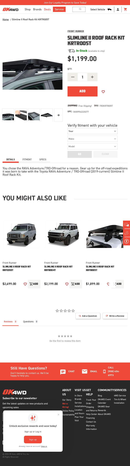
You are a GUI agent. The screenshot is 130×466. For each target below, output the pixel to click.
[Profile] (118, 9)
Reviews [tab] (8, 321)
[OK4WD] (10, 9)
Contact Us (91, 421)
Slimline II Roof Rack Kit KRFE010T (17, 269)
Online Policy (68, 410)
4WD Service (120, 395)
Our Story (66, 399)
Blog (100, 395)
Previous (102, 283)
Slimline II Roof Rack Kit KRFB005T (100, 269)
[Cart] (125, 9)
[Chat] (126, 225)
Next (58, 115)
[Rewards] (126, 233)
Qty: (70, 69)
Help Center (91, 414)
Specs (42, 159)
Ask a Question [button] (89, 315)
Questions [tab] (28, 321)
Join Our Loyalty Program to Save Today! (65, 2)
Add (33, 284)
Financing (90, 417)
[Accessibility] (126, 241)
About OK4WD (104, 414)
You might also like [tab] (34, 198)
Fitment (27, 159)
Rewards (102, 410)
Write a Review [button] (116, 315)
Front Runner (9, 262)
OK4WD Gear (104, 406)
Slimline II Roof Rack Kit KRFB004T (58, 269)
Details (10, 159)
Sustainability (68, 414)
